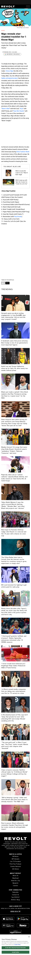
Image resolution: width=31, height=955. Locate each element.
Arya (21, 108)
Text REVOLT (15, 897)
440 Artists (15, 869)
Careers (15, 885)
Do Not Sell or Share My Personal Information (15, 947)
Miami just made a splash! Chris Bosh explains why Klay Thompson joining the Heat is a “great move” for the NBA (14, 395)
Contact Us (15, 895)
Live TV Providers (15, 861)
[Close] (29, 937)
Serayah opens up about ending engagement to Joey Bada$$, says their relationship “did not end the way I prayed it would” (13, 316)
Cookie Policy (17, 944)
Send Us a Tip (15, 880)
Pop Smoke (18, 216)
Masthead (15, 878)
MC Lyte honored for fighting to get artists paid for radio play (14, 586)
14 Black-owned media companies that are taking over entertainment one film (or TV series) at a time (13, 691)
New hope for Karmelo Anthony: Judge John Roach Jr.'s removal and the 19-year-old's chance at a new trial (13, 533)
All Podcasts (15, 859)
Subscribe (15, 892)
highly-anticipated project (9, 78)
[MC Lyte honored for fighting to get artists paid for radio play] (15, 575)
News (3, 30)
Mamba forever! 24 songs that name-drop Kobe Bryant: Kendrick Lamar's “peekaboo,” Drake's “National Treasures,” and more (14, 450)
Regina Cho (7, 52)
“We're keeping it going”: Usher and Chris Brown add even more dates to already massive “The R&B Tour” (14, 799)
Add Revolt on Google (13, 54)
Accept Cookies (15, 952)
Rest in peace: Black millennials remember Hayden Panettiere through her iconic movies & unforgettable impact (14, 826)
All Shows (15, 856)
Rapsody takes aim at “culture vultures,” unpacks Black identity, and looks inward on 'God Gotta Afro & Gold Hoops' (14, 478)
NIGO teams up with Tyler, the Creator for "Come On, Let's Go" (21, 182)
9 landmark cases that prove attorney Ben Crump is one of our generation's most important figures (14, 343)
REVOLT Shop (15, 900)
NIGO (7, 283)
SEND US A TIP (15, 911)
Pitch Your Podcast (15, 864)
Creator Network (15, 866)
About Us (15, 875)
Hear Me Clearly (18, 111)
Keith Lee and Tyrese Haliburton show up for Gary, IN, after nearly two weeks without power (14, 368)
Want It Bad (5, 108)
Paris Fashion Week (22, 152)
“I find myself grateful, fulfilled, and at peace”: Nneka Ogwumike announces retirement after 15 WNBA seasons (13, 639)
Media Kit (15, 883)
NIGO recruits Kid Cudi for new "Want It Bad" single (21, 172)
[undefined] (8, 173)
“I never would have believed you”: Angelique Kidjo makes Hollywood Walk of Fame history (13, 666)
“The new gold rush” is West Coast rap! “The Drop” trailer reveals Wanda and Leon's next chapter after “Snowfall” (14, 745)
